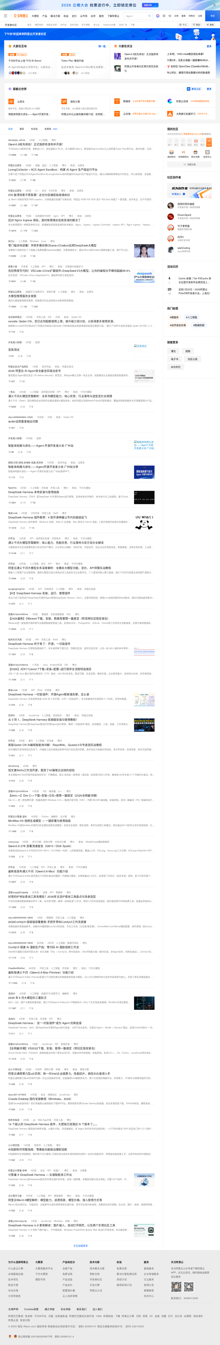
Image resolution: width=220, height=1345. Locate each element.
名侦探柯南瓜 (15, 317)
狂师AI (11, 715)
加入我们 (98, 1309)
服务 (101, 16)
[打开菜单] (5, 15)
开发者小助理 (15, 342)
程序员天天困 (15, 639)
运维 (45, 892)
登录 (213, 15)
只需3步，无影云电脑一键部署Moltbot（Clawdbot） (189, 60)
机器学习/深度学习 (35, 291)
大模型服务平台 (44, 1268)
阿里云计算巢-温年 (17, 816)
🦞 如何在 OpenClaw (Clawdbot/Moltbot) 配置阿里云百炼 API (189, 66)
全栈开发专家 (184, 240)
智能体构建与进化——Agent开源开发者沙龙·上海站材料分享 (30, 114)
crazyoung (13, 841)
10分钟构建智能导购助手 (201, 101)
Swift (55, 513)
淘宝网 (28, 1316)
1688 (99, 1316)
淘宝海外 (198, 1316)
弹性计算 (48, 1069)
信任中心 (149, 1296)
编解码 (54, 816)
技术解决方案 (97, 1268)
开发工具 (40, 317)
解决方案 (55, 16)
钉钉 (170, 1316)
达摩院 (187, 1316)
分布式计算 (60, 841)
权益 (66, 16)
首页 (29, 24)
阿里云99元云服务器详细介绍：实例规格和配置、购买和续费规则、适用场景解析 (83, 114)
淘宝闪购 (25, 1320)
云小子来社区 (15, 1069)
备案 (184, 15)
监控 (44, 165)
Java (45, 664)
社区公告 (192, 359)
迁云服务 (149, 1279)
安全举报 (66, 1309)
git (34, 1119)
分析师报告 (14, 1296)
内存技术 (56, 538)
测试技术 (57, 715)
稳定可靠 (13, 1285)
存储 (58, 1069)
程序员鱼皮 (13, 1119)
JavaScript (34, 715)
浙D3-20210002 (134, 1326)
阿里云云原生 (15, 165)
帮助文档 (95, 1274)
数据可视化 (73, 942)
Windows (34, 241)
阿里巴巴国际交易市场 (81, 1316)
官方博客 (86, 24)
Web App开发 (44, 1119)
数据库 (45, 614)
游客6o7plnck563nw (18, 614)
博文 (54, 140)
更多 (209, 46)
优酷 (163, 1316)
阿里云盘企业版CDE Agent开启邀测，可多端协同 (155, 113)
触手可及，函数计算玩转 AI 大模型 (24, 108)
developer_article (16, 140)
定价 (74, 16)
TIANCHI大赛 (109, 24)
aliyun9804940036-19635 (20, 917)
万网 (138, 1316)
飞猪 (117, 1316)
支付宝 (178, 1316)
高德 (145, 1316)
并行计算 (36, 841)
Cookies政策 (31, 1309)
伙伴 (93, 16)
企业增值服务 (151, 1274)
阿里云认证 (96, 1290)
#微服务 (174, 317)
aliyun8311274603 (17, 1094)
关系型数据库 (57, 614)
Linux (43, 241)
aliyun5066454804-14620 (20, 417)
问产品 (63, 24)
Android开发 (56, 664)
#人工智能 (191, 317)
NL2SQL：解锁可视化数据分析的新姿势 (188, 72)
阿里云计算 (128, 1316)
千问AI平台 (40, 1316)
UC (151, 1316)
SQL (69, 614)
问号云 (11, 538)
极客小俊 (12, 266)
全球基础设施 (15, 1274)
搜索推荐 (58, 1195)
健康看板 (149, 1290)
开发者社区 (11, 24)
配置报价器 (69, 1290)
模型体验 (39, 24)
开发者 (24, 266)
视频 (37, 342)
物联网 (49, 917)
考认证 (96, 24)
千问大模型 (41, 1274)
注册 (200, 15)
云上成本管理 (70, 1296)
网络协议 (52, 1094)
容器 (37, 165)
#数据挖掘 (198, 325)
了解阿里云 (113, 16)
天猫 (50, 1316)
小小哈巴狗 (13, 1145)
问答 (58, 317)
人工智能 (43, 140)
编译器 (52, 791)
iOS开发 (53, 190)
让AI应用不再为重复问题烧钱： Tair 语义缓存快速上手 (157, 101)
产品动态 (68, 1279)
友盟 (157, 1316)
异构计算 (51, 291)
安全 (44, 190)
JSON (51, 942)
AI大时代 (175, 367)
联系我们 (82, 1309)
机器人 (56, 1170)
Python (45, 816)
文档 (176, 15)
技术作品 (46, 366)
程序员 (37, 1145)
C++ (37, 190)
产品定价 (68, 1285)
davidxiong (13, 765)
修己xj (11, 241)
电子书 (174, 359)
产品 (44, 16)
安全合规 (13, 1290)
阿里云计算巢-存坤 (17, 1170)
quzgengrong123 (16, 588)
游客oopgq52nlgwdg (18, 892)
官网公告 (149, 1285)
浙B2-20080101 (87, 1326)
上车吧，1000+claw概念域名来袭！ (186, 54)
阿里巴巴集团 (15, 1316)
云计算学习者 (15, 1195)
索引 (31, 740)
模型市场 (40, 1279)
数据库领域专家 (185, 229)
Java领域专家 (184, 251)
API (63, 215)
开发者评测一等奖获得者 (189, 207)
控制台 (192, 15)
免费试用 (68, 1274)
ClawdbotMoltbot (16, 968)
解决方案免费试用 (127, 1274)
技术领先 (13, 1279)
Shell (55, 639)
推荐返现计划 (124, 1285)
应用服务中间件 (43, 215)
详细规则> (207, 133)
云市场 (83, 16)
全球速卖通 (61, 1316)
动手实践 (74, 24)
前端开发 (65, 1044)
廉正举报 (50, 1309)
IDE (50, 317)
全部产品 (68, 1268)
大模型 (35, 16)
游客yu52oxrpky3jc (17, 1221)
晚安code (13, 513)
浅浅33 (11, 993)
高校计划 (122, 1279)
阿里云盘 (13, 1320)
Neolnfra (12, 487)
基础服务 (149, 1268)
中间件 (38, 1069)
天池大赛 (95, 1285)
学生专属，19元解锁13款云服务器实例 (79, 108)
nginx (56, 215)
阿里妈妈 (108, 1316)
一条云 (11, 391)
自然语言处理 (47, 391)
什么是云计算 (15, 1268)
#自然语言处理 (178, 325)
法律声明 (13, 1309)
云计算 (63, 816)
